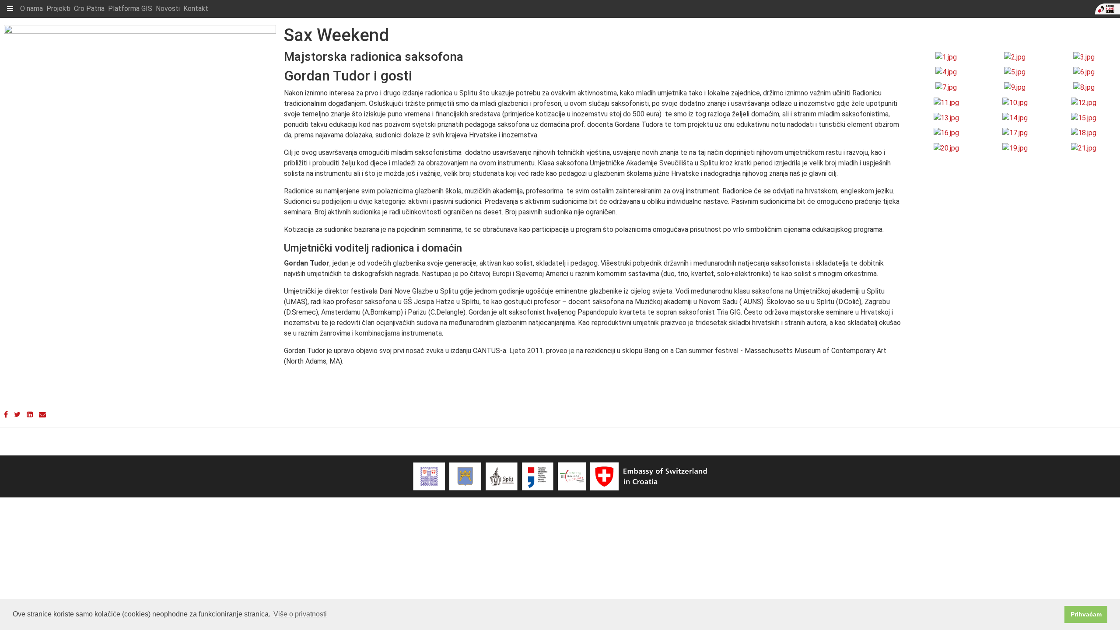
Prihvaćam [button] (1086, 614)
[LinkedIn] (30, 414)
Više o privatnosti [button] (300, 614)
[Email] (42, 414)
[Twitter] (17, 414)
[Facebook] (6, 414)
